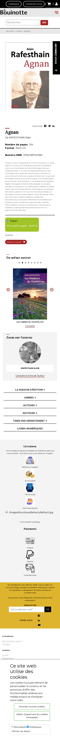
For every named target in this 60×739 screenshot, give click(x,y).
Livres (18, 31)
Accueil (9, 31)
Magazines (7, 658)
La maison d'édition (30, 389)
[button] (8, 289)
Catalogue (13, 4)
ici (35, 600)
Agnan (27, 31)
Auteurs (30, 405)
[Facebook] (45, 126)
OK (44, 22)
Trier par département (30, 420)
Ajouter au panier (14, 242)
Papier (22, 223)
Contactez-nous (34, 4)
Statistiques (35, 727)
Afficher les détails (21, 731)
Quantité (9, 235)
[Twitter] (49, 126)
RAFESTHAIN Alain (20, 137)
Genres (30, 397)
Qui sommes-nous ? (12, 641)
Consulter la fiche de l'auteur (30, 375)
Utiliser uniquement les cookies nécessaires (32, 716)
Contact (6, 644)
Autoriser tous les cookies (32, 706)
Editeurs (30, 413)
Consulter (30, 326)
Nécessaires (20, 727)
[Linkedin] (53, 126)
